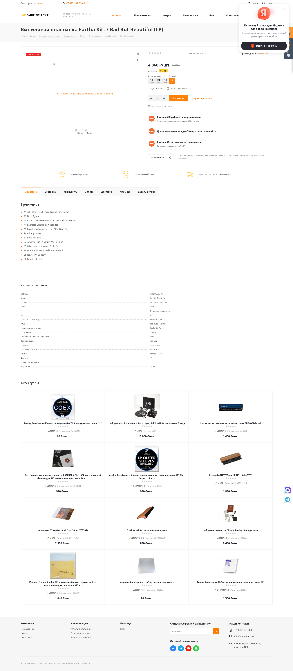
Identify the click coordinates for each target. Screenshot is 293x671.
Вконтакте (173, 648)
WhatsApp (196, 648)
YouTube (188, 648)
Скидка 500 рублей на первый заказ (179, 116)
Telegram (181, 648)
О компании (27, 628)
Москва (38, 3)
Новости (25, 633)
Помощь (125, 623)
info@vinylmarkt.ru (244, 636)
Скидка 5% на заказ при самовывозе (179, 142)
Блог (122, 628)
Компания (27, 623)
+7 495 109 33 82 (75, 3)
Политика (26, 637)
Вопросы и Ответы (81, 637)
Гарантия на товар (81, 633)
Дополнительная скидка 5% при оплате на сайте (186, 131)
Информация (79, 623)
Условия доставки (81, 628)
